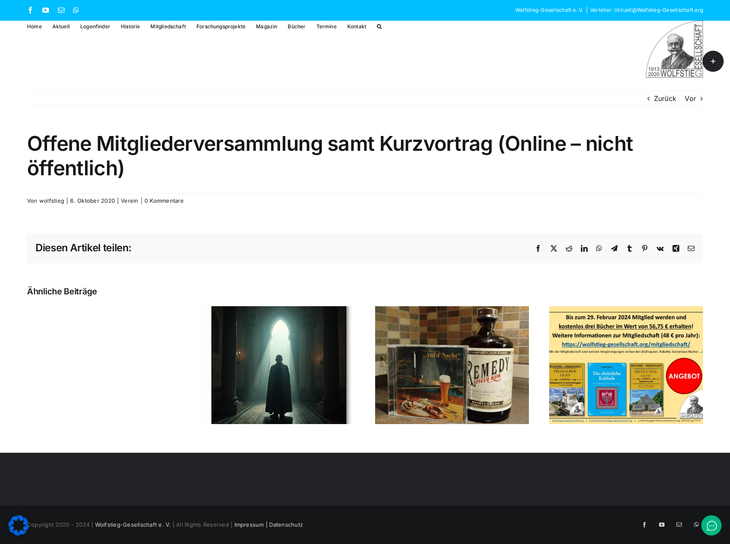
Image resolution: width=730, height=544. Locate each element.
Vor (690, 98)
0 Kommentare (164, 200)
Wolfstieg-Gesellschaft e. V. (133, 524)
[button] (379, 26)
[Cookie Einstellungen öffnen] (18, 533)
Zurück (665, 98)
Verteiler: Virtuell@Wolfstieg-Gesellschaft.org (646, 10)
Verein (129, 200)
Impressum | (252, 524)
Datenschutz (286, 524)
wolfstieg (51, 200)
